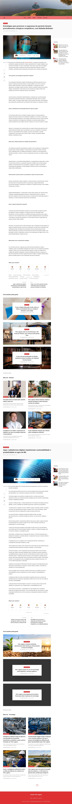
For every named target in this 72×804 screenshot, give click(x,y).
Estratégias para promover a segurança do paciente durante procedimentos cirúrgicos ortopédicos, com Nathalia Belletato (39, 622)
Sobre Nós (45, 17)
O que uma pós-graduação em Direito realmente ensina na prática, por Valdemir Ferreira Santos (27, 358)
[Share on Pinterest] (4, 77)
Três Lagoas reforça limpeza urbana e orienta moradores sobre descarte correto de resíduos (39, 401)
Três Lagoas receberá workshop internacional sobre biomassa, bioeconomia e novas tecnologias (27, 645)
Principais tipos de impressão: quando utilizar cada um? (14, 400)
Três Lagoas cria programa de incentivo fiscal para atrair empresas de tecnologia (27, 695)
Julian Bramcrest (22, 55)
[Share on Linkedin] (4, 80)
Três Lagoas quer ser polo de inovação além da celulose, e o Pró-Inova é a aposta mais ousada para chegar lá (39, 771)
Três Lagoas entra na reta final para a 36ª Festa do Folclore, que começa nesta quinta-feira (27, 333)
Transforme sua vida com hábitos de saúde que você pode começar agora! (63, 46)
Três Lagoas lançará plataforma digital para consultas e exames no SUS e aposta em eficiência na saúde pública (63, 61)
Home (25, 17)
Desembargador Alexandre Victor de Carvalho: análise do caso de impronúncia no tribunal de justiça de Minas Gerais (63, 471)
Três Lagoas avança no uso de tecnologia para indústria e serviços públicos (27, 670)
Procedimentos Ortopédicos (33, 278)
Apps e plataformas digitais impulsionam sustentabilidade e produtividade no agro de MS (18, 286)
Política (34, 17)
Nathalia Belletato (29, 62)
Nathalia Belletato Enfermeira (13, 278)
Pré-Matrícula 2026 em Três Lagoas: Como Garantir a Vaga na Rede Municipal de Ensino (63, 478)
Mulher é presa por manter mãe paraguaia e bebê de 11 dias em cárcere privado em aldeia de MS (18, 621)
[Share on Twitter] (4, 73)
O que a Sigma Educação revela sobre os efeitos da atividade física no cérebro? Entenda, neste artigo (27, 309)
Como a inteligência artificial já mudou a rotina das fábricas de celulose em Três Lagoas (14, 771)
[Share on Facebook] (4, 70)
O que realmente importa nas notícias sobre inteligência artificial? (39, 431)
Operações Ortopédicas (24, 278)
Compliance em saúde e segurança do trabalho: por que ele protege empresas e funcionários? (14, 432)
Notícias (29, 17)
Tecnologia (39, 17)
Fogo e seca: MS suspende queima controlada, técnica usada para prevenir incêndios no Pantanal (39, 286)
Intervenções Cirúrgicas (24, 276)
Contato (40, 798)
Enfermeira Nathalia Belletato (13, 276)
